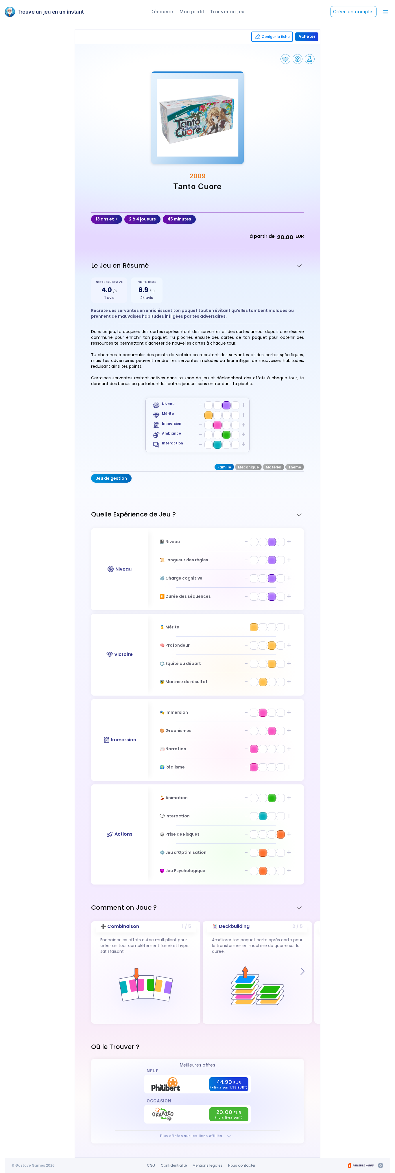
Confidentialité (174, 1165)
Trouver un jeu (227, 11)
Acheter (306, 36)
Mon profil (192, 11)
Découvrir (162, 11)
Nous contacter (241, 1165)
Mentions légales (207, 1165)
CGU (151, 1165)
